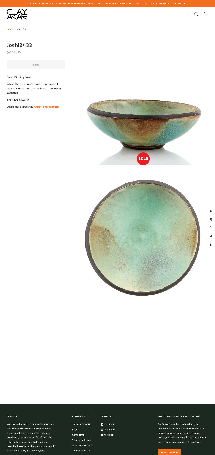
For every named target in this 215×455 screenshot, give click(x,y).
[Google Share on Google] (211, 227)
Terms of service (81, 450)
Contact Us (78, 434)
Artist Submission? (82, 445)
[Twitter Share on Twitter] (211, 236)
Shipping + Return (81, 440)
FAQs (75, 429)
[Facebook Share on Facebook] (211, 211)
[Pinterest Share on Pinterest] (211, 219)
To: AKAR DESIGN (81, 424)
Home (10, 28)
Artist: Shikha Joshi (46, 106)
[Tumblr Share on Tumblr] (211, 244)
